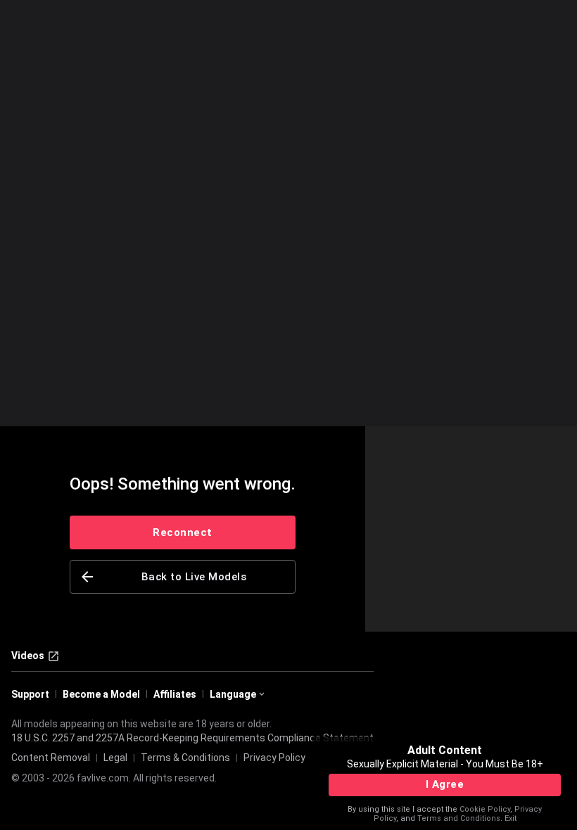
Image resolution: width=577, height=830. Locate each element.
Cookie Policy (484, 809)
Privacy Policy (274, 757)
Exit (510, 818)
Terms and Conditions (458, 818)
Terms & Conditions (185, 757)
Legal (115, 757)
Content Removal (50, 757)
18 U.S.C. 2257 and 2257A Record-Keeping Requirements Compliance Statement (192, 737)
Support (30, 694)
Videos (27, 655)
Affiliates (174, 694)
